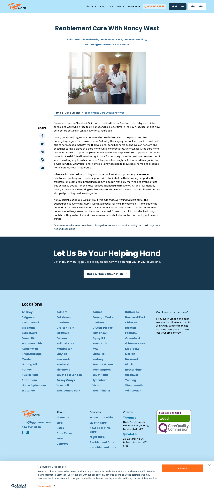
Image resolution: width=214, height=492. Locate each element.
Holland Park (65, 343)
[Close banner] (209, 465)
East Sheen (100, 333)
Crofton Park (65, 328)
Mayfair (61, 354)
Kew (95, 348)
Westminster (101, 390)
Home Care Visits (101, 417)
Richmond (63, 369)
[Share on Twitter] (42, 144)
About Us (91, 6)
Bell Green (63, 317)
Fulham (61, 338)
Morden (27, 359)
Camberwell (30, 322)
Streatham (29, 380)
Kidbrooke (132, 348)
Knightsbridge (32, 354)
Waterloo (28, 390)
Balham (61, 312)
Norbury (98, 359)
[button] (116, 6)
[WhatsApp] (42, 160)
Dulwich (130, 328)
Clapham (28, 328)
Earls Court (29, 333)
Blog (102, 6)
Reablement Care (111, 39)
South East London (69, 375)
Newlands (63, 359)
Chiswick (131, 322)
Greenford (132, 338)
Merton (130, 354)
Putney (27, 369)
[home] (17, 6)
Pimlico (130, 364)
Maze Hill (98, 354)
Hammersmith (32, 343)
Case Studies (73, 112)
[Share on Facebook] (42, 136)
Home (57, 112)
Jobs (59, 438)
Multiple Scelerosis (86, 39)
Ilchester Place (135, 343)
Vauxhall (62, 385)
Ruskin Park (30, 375)
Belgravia (28, 317)
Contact (62, 443)
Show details (44, 486)
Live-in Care (98, 422)
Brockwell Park (135, 317)
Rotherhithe (133, 369)
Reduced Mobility (135, 39)
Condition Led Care (103, 447)
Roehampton (101, 369)
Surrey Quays (65, 380)
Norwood (131, 359)
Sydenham (99, 380)
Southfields (100, 375)
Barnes (97, 312)
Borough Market (103, 317)
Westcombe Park (68, 390)
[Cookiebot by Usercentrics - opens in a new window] (19, 486)
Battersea (132, 312)
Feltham (131, 333)
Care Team (64, 433)
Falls (70, 39)
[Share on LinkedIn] (42, 152)
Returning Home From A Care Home (107, 44)
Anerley (27, 312)
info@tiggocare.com (36, 422)
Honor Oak (99, 343)
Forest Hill (28, 338)
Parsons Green (102, 364)
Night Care (97, 437)
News (60, 428)
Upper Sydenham (34, 385)
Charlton (62, 322)
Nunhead (62, 364)
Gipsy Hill (98, 338)
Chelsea (98, 322)
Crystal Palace (102, 328)
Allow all (182, 468)
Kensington (64, 348)
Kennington (30, 348)
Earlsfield (62, 333)
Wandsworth (134, 385)
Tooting (130, 380)
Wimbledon (133, 390)
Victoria (97, 385)
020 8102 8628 (31, 427)
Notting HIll (29, 364)
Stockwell (131, 375)
